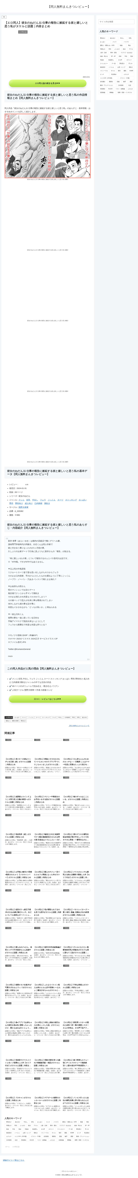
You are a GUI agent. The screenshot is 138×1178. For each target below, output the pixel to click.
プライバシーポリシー (69, 1171)
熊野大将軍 (23, 507)
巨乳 (28, 500)
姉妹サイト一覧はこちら (13, 1160)
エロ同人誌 (9, 717)
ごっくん (52, 500)
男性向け (19, 503)
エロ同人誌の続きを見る (45, 83)
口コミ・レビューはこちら (45, 699)
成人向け (29, 503)
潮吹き (47, 503)
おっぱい (83, 500)
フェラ (43, 500)
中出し (35, 500)
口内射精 (38, 503)
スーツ (60, 500)
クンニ (21, 500)
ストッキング (71, 500)
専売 (11, 503)
